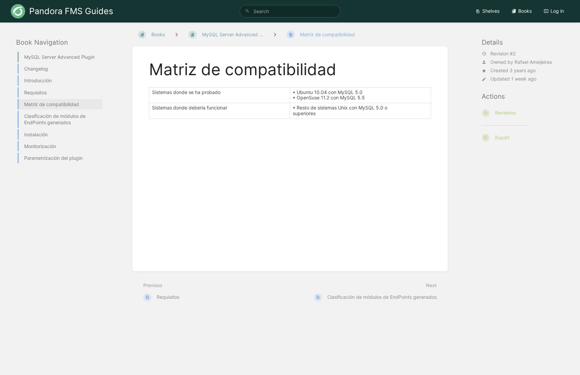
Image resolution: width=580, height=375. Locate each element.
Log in (557, 11)
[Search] (247, 11)
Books (525, 11)
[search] (290, 11)
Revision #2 (503, 53)
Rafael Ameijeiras (533, 62)
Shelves (490, 11)
